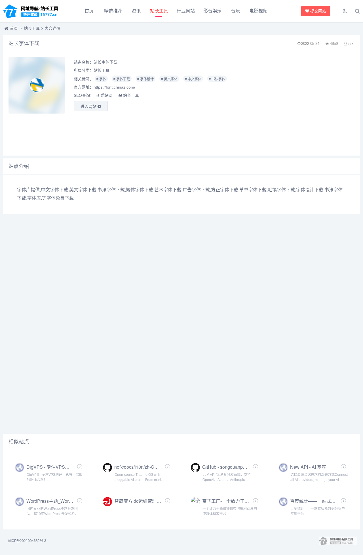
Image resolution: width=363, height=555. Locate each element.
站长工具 (159, 11)
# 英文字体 (169, 79)
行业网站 (186, 11)
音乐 (235, 11)
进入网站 (89, 106)
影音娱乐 (212, 11)
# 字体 (101, 79)
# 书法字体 (217, 79)
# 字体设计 (145, 79)
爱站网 (106, 95)
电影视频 (258, 11)
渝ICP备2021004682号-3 (26, 541)
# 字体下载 (121, 79)
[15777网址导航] (34, 11)
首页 (89, 11)
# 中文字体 (193, 79)
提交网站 (317, 11)
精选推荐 (113, 11)
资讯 (136, 11)
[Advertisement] (298, 103)
